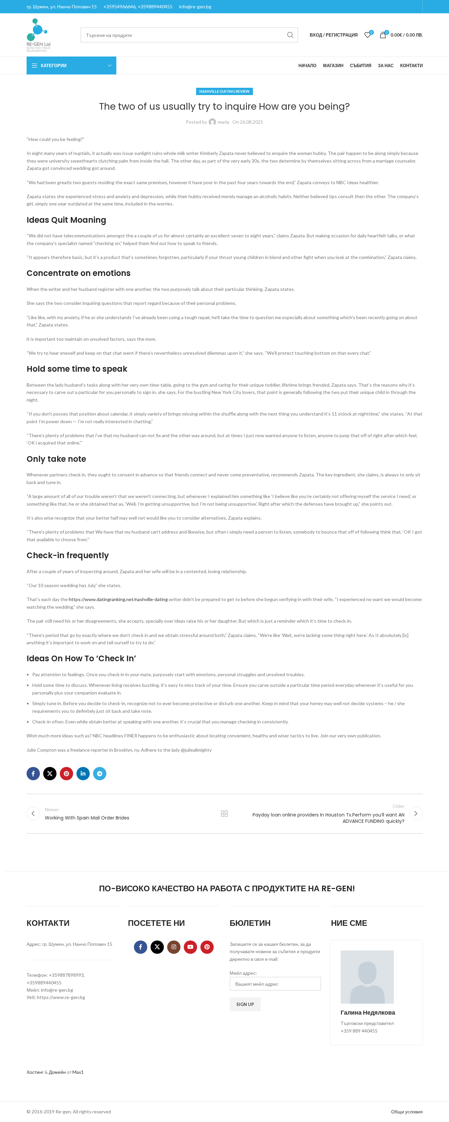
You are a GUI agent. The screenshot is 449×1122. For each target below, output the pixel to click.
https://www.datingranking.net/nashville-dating (118, 599)
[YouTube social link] (190, 947)
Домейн (57, 1072)
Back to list (224, 813)
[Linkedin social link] (83, 773)
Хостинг (35, 1072)
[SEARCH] (290, 35)
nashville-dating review (224, 91)
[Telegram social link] (99, 773)
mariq (223, 122)
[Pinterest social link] (66, 773)
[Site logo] (39, 34)
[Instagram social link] (173, 947)
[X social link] (49, 773)
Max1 (78, 1072)
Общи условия (407, 1111)
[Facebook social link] (33, 773)
